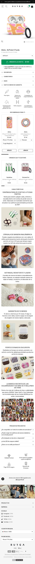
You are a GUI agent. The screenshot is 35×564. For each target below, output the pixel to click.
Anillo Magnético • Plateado (26, 134)
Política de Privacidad (24, 554)
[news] (28, 6)
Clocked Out (25, 177)
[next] (33, 1)
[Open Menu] (2, 6)
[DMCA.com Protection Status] (17, 560)
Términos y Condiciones (11, 554)
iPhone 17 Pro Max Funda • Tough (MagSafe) (9, 134)
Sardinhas (9, 177)
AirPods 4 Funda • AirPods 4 (9, 180)
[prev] (1, 1)
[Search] (6, 6)
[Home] (17, 6)
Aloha (9, 132)
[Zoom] (2, 41)
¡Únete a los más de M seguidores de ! (20, 478)
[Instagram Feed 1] (17, 491)
